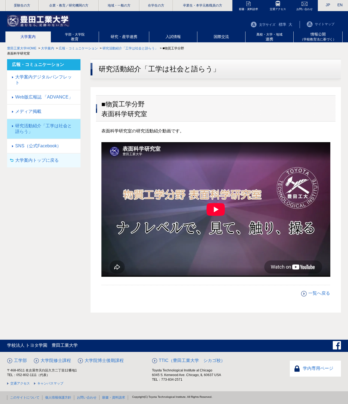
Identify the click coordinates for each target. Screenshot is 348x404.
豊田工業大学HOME (21, 48)
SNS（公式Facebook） (38, 146)
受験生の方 (22, 5)
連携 (269, 37)
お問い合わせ (304, 9)
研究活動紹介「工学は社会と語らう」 (130, 48)
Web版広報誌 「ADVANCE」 (44, 97)
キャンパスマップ (50, 383)
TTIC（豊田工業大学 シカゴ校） (192, 360)
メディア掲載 (28, 111)
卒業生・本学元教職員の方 (202, 5)
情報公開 (318, 36)
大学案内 (28, 36)
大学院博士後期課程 (104, 360)
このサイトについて (24, 397)
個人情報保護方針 (58, 397)
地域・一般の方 (119, 5)
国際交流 (221, 36)
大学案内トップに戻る (37, 160)
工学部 (20, 360)
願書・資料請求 (248, 9)
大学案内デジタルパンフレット (43, 80)
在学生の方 (156, 5)
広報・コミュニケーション (78, 48)
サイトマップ (324, 24)
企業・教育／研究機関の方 (68, 5)
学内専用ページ (318, 368)
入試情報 (173, 36)
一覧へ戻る (319, 293)
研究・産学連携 (124, 36)
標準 (282, 24)
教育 (75, 37)
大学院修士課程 (56, 360)
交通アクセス (278, 9)
